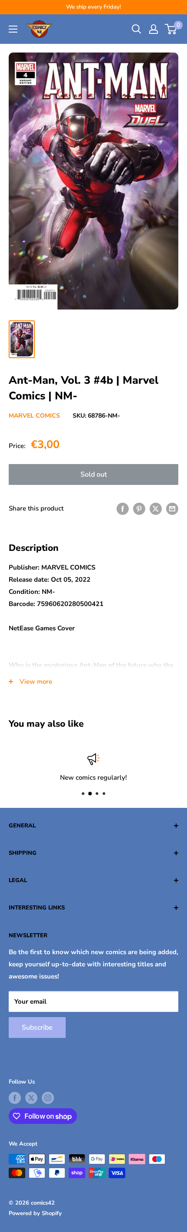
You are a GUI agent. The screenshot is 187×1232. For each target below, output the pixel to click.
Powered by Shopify (35, 1213)
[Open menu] (13, 29)
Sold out (93, 474)
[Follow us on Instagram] (48, 1098)
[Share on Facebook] (123, 508)
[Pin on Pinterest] (139, 508)
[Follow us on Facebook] (15, 1098)
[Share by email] (172, 508)
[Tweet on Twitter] (156, 508)
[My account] (153, 29)
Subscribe (37, 1027)
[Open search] (136, 29)
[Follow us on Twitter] (31, 1098)
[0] (171, 29)
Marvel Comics (34, 416)
